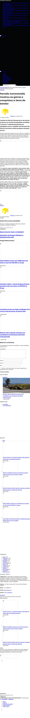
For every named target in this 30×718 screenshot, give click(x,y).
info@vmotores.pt (7, 590)
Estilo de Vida (6, 571)
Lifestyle (5, 566)
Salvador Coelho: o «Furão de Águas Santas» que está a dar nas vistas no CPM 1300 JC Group (15, 286)
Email (1, 363)
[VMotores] (3, 35)
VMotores (12, 116)
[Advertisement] (15, 56)
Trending (6, 82)
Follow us (2, 595)
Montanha (6, 76)
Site (1, 365)
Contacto (5, 702)
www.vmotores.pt (8, 592)
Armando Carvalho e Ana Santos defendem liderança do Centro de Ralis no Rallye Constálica (15, 21)
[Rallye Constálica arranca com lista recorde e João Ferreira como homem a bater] (10, 471)
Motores (5, 81)
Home (4, 73)
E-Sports (5, 570)
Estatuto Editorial (6, 705)
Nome (2, 360)
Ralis (4, 75)
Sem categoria (6, 569)
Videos (4, 564)
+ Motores (5, 559)
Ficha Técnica (6, 706)
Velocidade (6, 80)
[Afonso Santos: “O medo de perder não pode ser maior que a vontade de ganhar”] (10, 610)
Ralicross (6, 77)
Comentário (3, 349)
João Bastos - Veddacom (7, 699)
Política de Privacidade (8, 704)
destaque (2, 205)
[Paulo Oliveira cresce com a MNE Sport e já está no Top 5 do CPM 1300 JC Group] (13, 257)
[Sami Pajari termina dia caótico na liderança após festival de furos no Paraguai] (10, 517)
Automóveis (5, 565)
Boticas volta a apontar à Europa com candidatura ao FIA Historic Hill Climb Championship (12, 335)
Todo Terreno (7, 78)
